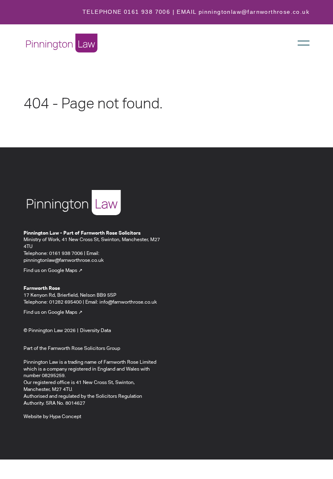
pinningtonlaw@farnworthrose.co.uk (254, 12)
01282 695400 (65, 302)
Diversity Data (95, 330)
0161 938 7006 (147, 12)
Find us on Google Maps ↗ (53, 270)
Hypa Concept (65, 416)
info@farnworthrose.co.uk (128, 302)
